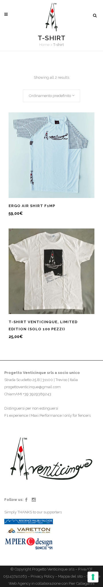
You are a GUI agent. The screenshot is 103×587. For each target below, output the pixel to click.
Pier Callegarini (81, 583)
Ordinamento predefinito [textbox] (50, 96)
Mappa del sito (70, 576)
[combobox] (51, 96)
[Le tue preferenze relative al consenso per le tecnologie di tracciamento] (93, 577)
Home (44, 44)
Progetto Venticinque (50, 569)
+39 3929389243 (37, 394)
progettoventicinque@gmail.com (32, 387)
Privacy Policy (42, 576)
